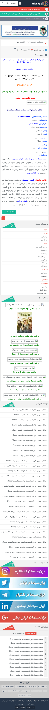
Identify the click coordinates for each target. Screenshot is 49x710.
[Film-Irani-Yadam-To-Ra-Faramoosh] (25, 395)
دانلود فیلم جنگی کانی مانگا (24, 372)
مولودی (43, 276)
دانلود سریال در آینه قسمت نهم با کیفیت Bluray (28, 527)
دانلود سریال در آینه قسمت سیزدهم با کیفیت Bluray (26, 491)
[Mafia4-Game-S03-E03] (24, 305)
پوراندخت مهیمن (32, 173)
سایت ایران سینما (14, 691)
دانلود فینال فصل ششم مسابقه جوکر (24, 390)
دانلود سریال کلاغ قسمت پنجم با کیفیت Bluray (29, 435)
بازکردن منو (20, 4)
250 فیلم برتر (41, 247)
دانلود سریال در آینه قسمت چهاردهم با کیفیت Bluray (26, 481)
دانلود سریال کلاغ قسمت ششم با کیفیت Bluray (29, 430)
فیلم (36, 50)
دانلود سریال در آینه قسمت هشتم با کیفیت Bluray (27, 547)
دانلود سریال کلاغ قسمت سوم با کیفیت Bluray (29, 446)
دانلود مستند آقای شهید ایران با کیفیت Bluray (29, 537)
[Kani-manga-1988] (24, 368)
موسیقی (45, 283)
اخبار (46, 230)
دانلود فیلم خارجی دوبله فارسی (25, 687)
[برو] (2, 3)
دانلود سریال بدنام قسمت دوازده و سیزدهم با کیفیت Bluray (24, 542)
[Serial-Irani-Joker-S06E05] (24, 386)
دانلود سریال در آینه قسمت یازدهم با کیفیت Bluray (27, 507)
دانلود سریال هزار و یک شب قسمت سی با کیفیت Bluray (25, 461)
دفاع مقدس (40, 257)
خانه (43, 19)
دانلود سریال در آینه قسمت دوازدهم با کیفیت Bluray (26, 502)
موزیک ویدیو (41, 293)
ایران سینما (25, 691)
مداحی (43, 273)
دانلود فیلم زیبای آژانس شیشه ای (24, 345)
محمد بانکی (33, 124)
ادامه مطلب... (9, 212)
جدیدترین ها (31, 633)
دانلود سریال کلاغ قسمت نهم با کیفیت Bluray (30, 415)
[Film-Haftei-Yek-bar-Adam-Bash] (24, 333)
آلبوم (44, 287)
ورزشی (43, 266)
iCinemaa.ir (42, 687)
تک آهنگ (43, 290)
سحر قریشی (29, 159)
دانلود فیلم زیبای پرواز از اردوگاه (25, 354)
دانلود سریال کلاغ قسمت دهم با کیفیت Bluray (29, 410)
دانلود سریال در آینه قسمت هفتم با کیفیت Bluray (28, 558)
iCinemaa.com (36, 691)
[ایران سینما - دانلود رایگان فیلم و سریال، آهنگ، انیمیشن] (39, 6)
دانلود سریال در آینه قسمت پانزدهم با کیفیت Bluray (27, 471)
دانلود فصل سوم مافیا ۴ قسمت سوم (25, 309)
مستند (43, 263)
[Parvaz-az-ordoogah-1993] (25, 350)
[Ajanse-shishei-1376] (24, 341)
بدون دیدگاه (39, 55)
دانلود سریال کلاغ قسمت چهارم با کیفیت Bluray (29, 440)
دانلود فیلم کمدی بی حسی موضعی (24, 363)
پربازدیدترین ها (18, 633)
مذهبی (45, 270)
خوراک (22, 707)
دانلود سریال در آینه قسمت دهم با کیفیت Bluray (28, 522)
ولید (16, 707)
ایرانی (42, 50)
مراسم (45, 280)
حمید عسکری (41, 159)
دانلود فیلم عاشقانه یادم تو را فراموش (24, 399)
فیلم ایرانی (22, 201)
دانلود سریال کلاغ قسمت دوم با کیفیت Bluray (29, 451)
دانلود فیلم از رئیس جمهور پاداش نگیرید (24, 381)
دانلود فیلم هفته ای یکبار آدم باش (24, 336)
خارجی (43, 240)
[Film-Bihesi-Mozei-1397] (24, 359)
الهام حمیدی (18, 159)
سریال (45, 233)
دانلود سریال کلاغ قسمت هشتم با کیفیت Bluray (29, 420)
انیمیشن (43, 250)
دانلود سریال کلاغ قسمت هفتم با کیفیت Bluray (29, 425)
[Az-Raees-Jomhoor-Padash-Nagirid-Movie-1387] (24, 377)
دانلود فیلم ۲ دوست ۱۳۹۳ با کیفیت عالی (30, 42)
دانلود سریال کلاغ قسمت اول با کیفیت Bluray (29, 456)
